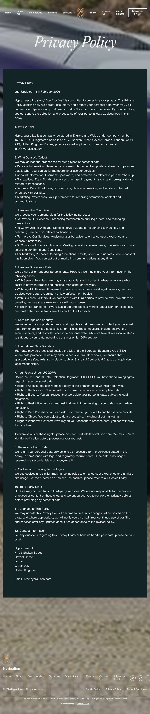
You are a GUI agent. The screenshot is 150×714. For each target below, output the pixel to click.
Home (8, 13)
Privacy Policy (113, 689)
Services (52, 13)
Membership (35, 13)
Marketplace (73, 676)
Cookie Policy (93, 689)
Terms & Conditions (137, 689)
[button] (67, 13)
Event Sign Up (120, 13)
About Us (20, 13)
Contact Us (106, 13)
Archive (93, 13)
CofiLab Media (83, 704)
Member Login (138, 13)
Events (90, 676)
